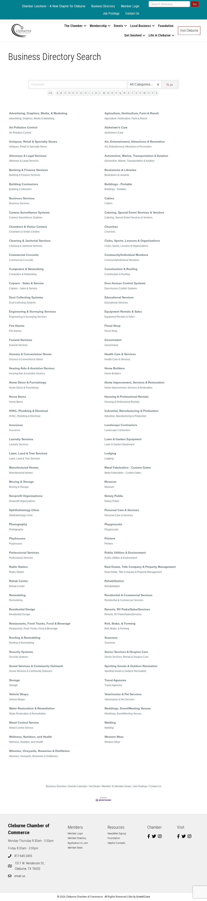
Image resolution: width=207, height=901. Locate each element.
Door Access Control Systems (125, 283)
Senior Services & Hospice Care (126, 651)
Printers (110, 538)
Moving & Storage (21, 481)
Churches (111, 226)
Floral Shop (112, 325)
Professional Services (24, 552)
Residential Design (22, 609)
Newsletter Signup (117, 833)
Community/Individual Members (126, 254)
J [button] (92, 93)
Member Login (130, 6)
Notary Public (114, 495)
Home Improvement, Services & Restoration (134, 382)
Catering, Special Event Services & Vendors (134, 212)
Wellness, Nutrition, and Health (30, 736)
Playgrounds (113, 524)
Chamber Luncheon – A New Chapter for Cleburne (53, 6)
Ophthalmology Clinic (24, 510)
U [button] (136, 93)
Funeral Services (20, 340)
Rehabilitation (114, 581)
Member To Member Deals (116, 786)
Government (113, 340)
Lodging (110, 453)
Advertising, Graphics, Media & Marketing (31, 118)
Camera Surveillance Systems (29, 212)
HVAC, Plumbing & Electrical (28, 410)
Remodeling (17, 595)
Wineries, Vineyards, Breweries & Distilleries (39, 751)
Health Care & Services (120, 354)
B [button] (61, 93)
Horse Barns (17, 396)
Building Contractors (23, 184)
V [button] (140, 93)
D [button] (69, 93)
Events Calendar (78, 786)
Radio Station (18, 566)
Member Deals (75, 847)
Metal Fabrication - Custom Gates (128, 467)
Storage (14, 680)
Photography (18, 524)
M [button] (104, 93)
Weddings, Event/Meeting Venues (128, 708)
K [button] (96, 93)
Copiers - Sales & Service (26, 283)
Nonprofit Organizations (25, 495)
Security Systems (21, 651)
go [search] (171, 84)
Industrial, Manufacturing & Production (131, 410)
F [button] (77, 93)
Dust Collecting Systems (26, 297)
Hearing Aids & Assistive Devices (32, 368)
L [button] (99, 93)
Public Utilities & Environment (125, 552)
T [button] (132, 93)
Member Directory (77, 838)
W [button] (145, 93)
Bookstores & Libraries (120, 170)
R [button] (124, 93)
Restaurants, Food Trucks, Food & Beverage (39, 623)
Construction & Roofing (121, 269)
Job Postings (111, 13)
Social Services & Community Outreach (36, 666)
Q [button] (120, 93)
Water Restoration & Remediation (32, 708)
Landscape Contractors (121, 425)
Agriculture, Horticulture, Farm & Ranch (132, 113)
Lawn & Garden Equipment (123, 439)
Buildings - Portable (118, 184)
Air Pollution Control (23, 127)
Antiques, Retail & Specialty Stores (33, 141)
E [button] (73, 93)
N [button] (108, 93)
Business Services (22, 198)
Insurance (16, 425)
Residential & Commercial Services (128, 595)
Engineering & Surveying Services (32, 311)
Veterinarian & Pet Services (123, 694)
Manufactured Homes (24, 467)
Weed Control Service (24, 722)
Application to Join (78, 842)
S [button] (128, 93)
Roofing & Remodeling (24, 637)
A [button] (57, 93)
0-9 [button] (50, 93)
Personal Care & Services (122, 510)
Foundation (165, 26)
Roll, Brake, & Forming (120, 623)
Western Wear (114, 736)
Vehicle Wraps (19, 694)
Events (118, 26)
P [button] (116, 93)
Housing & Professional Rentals (127, 396)
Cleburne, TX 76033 (30, 866)
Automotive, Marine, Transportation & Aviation (136, 155)
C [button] (65, 93)
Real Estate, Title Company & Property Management (140, 566)
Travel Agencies (115, 680)
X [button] (149, 93)
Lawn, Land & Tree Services (28, 453)
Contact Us (132, 13)
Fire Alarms (16, 325)
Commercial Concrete (24, 254)
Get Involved (133, 35)
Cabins (109, 198)
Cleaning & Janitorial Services (30, 240)
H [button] (85, 93)
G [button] (81, 93)
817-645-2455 (23, 856)
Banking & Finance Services (28, 170)
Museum (110, 481)
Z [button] (156, 93)
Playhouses (17, 538)
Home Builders (115, 368)
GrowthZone (143, 896)
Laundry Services (21, 439)
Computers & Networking (26, 269)
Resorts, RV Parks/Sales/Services (127, 609)
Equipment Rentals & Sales (123, 311)
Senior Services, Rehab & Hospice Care (127, 656)
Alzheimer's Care (116, 127)
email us (19, 876)
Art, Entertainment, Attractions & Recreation (135, 141)
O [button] (112, 93)
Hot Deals (94, 786)
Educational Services (119, 297)
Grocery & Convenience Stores (30, 354)
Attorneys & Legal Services (27, 155)
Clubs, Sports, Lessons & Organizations (132, 240)
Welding (110, 722)
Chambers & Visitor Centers (28, 226)
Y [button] (152, 93)
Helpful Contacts (116, 842)
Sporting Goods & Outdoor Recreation (131, 666)
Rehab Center (18, 581)
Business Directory (103, 6)
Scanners (111, 637)
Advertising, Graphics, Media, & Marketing (38, 113)
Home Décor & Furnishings (27, 382)
